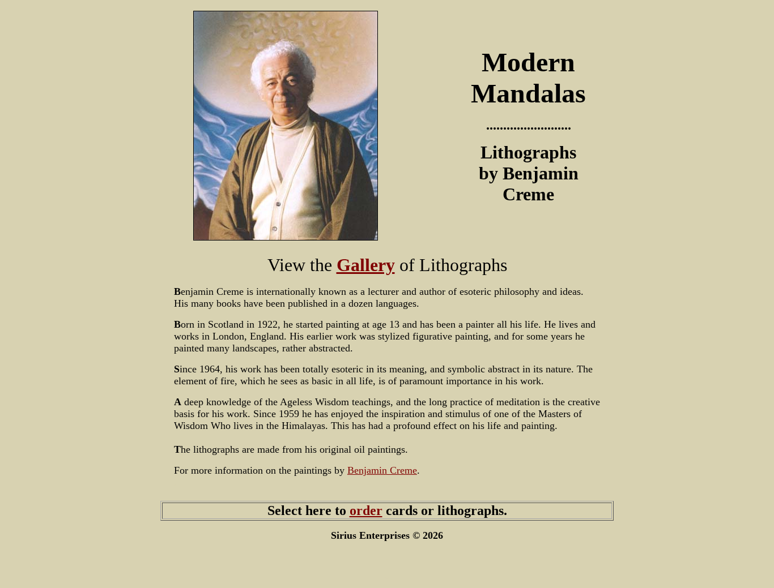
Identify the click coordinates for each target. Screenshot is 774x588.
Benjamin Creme (382, 470)
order (366, 510)
